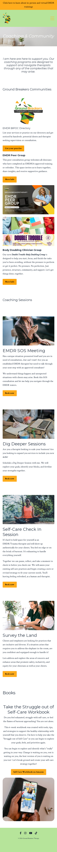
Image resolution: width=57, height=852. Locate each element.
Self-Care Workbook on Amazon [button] (28, 772)
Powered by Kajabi (28, 845)
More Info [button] (9, 179)
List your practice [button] (13, 148)
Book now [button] (9, 393)
